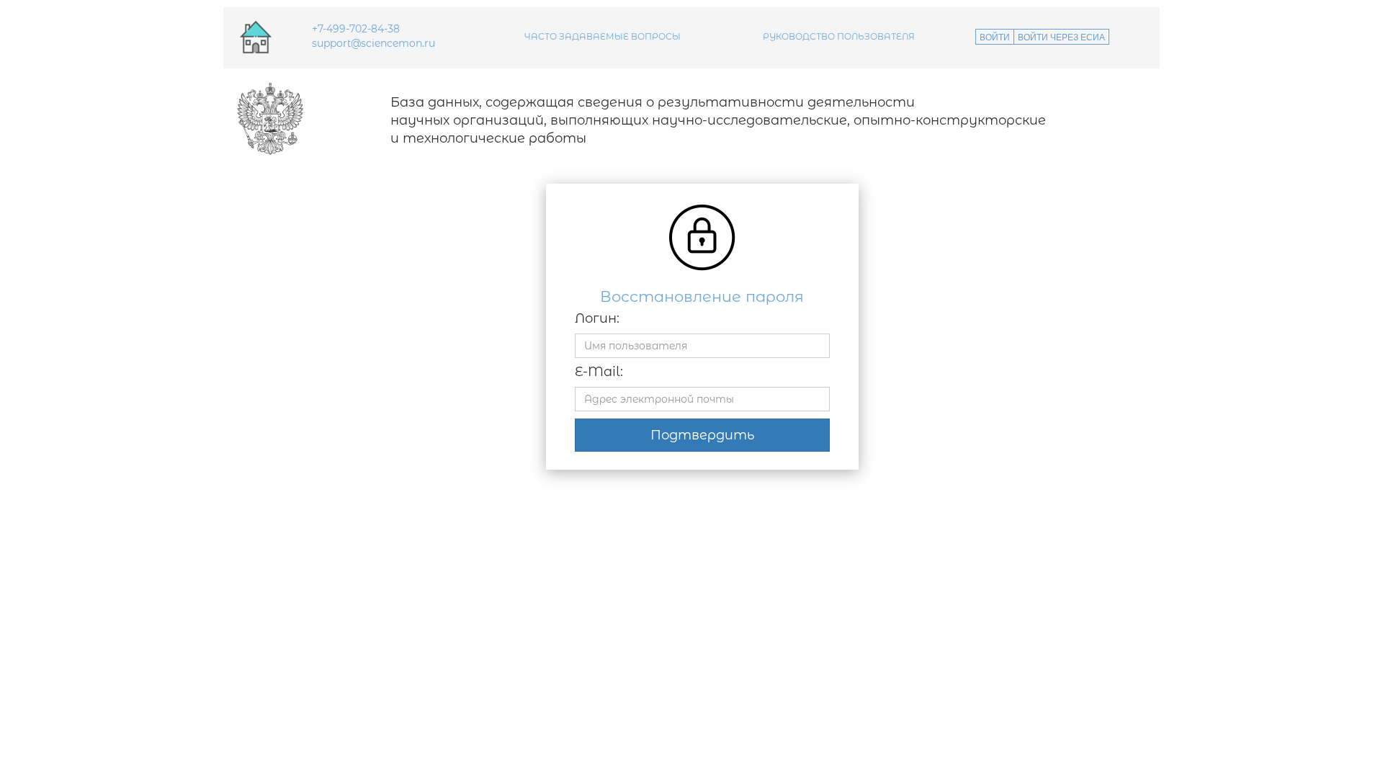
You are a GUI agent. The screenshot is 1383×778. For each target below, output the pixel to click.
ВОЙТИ (995, 36)
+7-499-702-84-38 (356, 28)
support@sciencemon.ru (373, 43)
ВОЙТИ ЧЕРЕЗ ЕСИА (1061, 36)
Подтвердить (702, 435)
